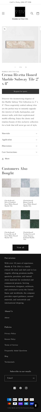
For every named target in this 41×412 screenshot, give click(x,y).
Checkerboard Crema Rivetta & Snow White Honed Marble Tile (11, 234)
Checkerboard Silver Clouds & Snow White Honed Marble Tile (11, 203)
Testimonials (9, 362)
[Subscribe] (33, 378)
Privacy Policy (10, 333)
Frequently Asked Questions (16, 350)
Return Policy (10, 339)
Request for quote (20, 91)
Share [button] (7, 158)
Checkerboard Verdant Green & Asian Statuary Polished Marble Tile (29, 235)
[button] (3, 13)
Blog (6, 356)
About (7, 317)
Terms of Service (11, 345)
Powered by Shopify (28, 408)
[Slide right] (25, 67)
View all (20, 247)
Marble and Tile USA (17, 408)
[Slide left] (15, 67)
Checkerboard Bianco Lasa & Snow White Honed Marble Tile (29, 203)
